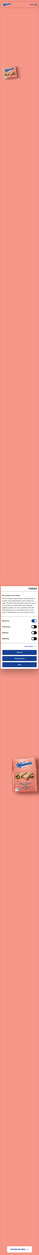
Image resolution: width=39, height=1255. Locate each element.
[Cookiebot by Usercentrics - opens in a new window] (28, 589)
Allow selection (19, 658)
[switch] (34, 626)
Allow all (19, 652)
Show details (29, 646)
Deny (19, 664)
